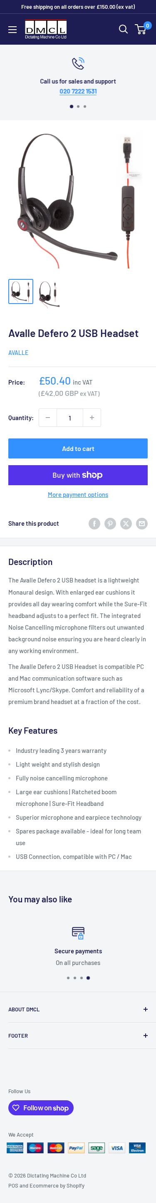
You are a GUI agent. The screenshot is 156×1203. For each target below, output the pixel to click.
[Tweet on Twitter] (126, 523)
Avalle (18, 352)
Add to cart (78, 448)
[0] (141, 29)
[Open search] (123, 29)
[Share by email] (142, 523)
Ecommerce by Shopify (57, 1185)
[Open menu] (12, 29)
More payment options (78, 494)
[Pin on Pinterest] (110, 523)
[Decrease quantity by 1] (48, 417)
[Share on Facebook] (94, 523)
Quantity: (21, 417)
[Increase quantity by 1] (92, 417)
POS (13, 1185)
